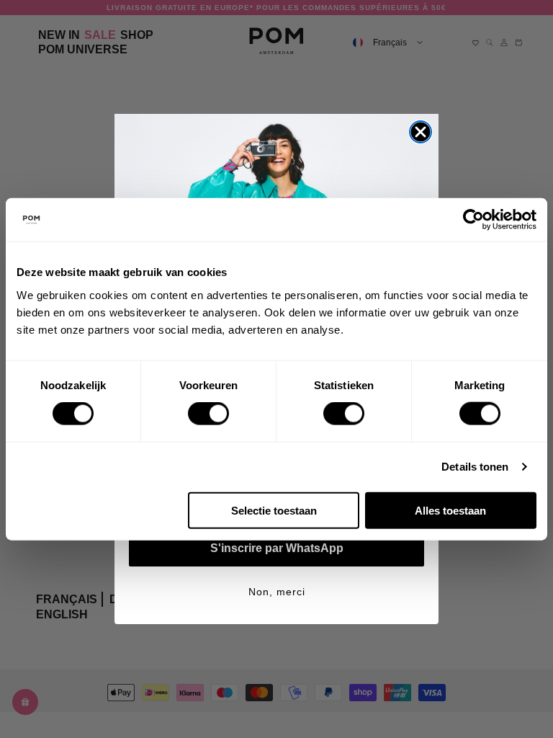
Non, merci (276, 591)
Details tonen (474, 467)
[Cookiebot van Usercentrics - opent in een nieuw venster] (473, 220)
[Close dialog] (420, 132)
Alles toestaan (450, 510)
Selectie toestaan (274, 510)
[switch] (208, 413)
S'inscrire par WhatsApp (276, 548)
